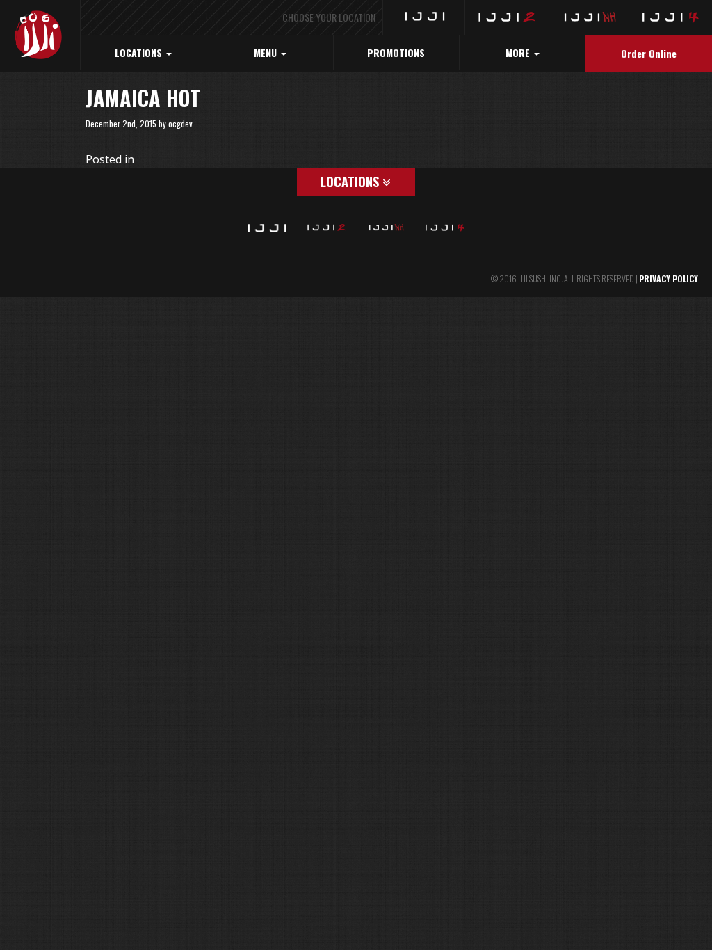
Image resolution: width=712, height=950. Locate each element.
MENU (267, 52)
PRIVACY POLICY (668, 278)
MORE (519, 52)
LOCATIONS (140, 52)
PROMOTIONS (396, 52)
